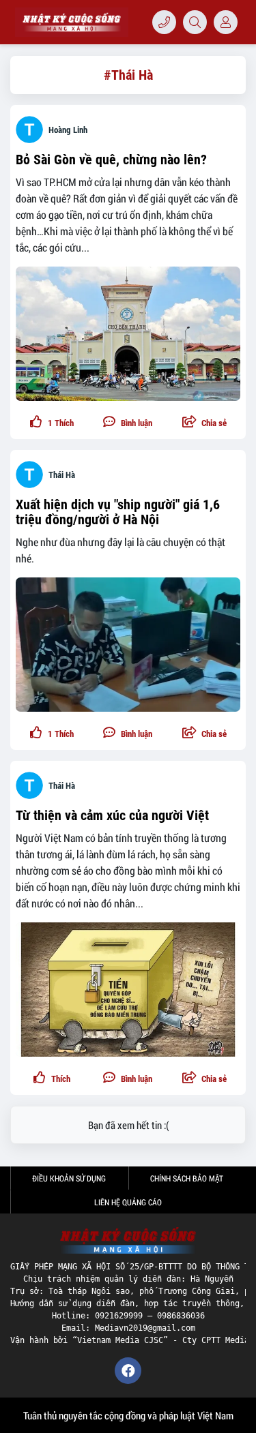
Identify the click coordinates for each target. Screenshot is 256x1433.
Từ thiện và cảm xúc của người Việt (112, 815)
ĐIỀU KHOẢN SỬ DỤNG (69, 1178)
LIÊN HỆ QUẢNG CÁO (128, 1201)
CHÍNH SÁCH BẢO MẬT (186, 1178)
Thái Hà (61, 475)
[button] (204, 423)
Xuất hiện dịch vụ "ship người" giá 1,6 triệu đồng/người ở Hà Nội (118, 512)
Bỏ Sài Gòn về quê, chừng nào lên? (111, 159)
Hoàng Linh (67, 130)
